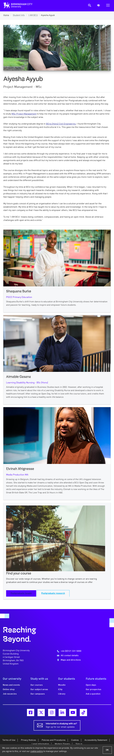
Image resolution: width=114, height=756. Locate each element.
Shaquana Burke (18, 291)
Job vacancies (10, 694)
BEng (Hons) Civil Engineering (61, 124)
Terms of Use (8, 740)
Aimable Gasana (18, 376)
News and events (11, 685)
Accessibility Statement (96, 740)
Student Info (19, 15)
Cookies (75, 740)
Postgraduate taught (21, 593)
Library (61, 694)
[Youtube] (72, 712)
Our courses (36, 685)
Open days (91, 685)
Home (6, 15)
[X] (41, 712)
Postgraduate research (53, 593)
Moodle (62, 685)
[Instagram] (51, 712)
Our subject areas (39, 689)
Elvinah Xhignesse (20, 469)
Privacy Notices (28, 740)
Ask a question (93, 694)
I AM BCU (33, 15)
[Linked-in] (62, 712)
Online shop (9, 689)
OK (107, 750)
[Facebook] (30, 712)
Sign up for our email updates (61, 725)
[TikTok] (83, 712)
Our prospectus (93, 689)
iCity (60, 689)
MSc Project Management (24, 114)
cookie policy (36, 751)
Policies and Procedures (53, 740)
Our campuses (37, 694)
